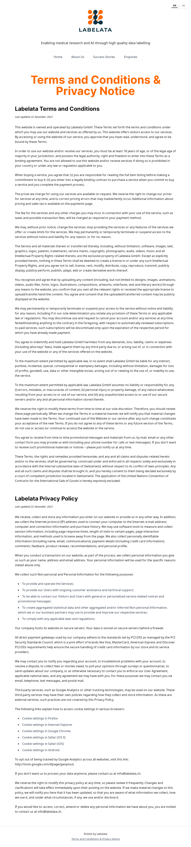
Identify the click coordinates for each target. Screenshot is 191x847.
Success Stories (104, 57)
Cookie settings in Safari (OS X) (43, 737)
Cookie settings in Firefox (40, 718)
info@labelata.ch (128, 773)
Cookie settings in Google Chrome (46, 731)
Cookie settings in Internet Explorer (47, 725)
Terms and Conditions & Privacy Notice (95, 839)
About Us (77, 57)
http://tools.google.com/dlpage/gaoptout (44, 764)
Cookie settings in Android (41, 750)
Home (58, 57)
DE (183, 5)
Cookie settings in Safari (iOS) (43, 744)
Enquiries (130, 57)
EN (174, 5)
